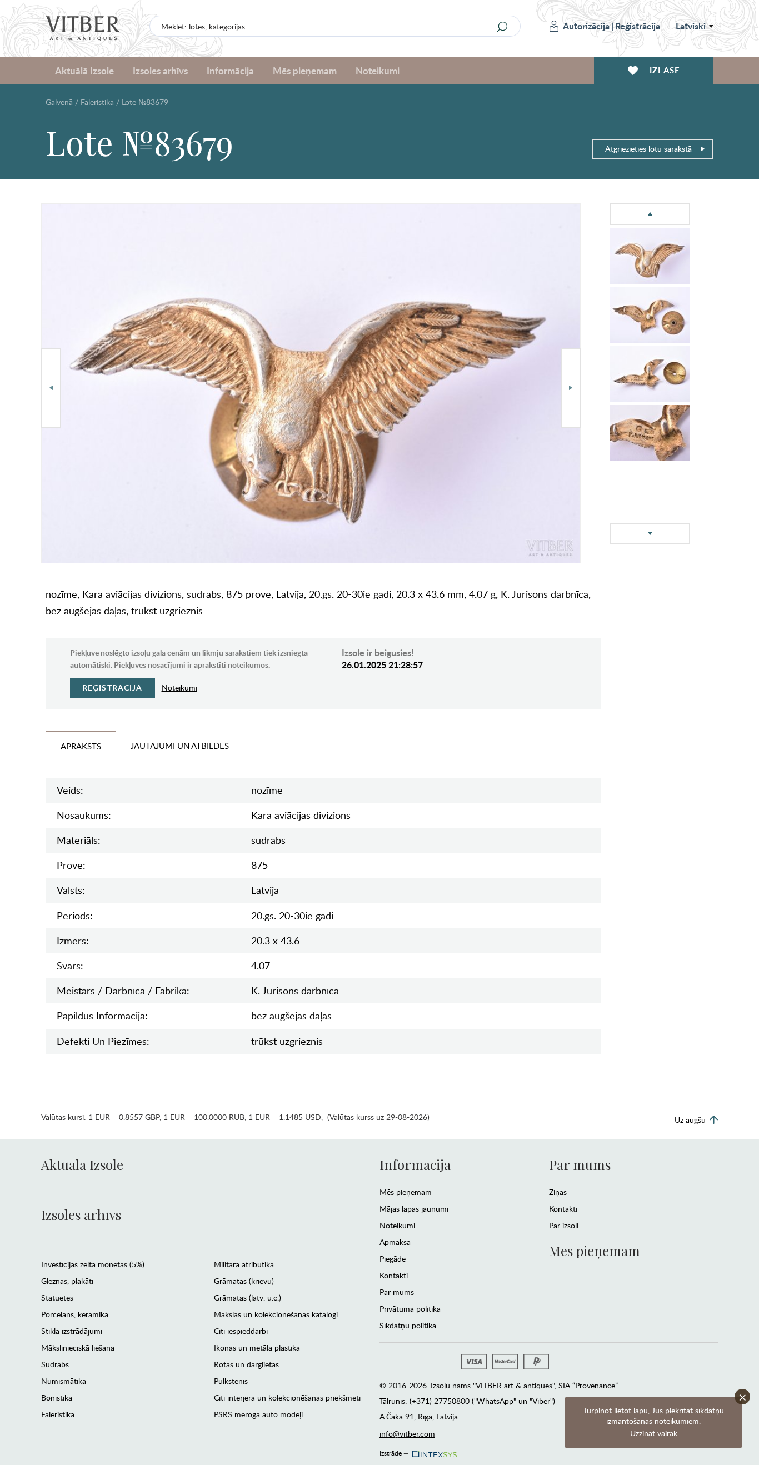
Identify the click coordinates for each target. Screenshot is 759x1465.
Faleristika (97, 102)
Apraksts (81, 746)
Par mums (396, 1292)
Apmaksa (395, 1242)
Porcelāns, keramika (74, 1314)
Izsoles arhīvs (81, 1214)
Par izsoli (563, 1225)
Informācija (415, 1164)
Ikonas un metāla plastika (257, 1347)
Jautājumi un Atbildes (180, 745)
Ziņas (558, 1192)
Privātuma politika (410, 1308)
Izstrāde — (394, 1451)
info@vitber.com (407, 1433)
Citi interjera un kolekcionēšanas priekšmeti (287, 1397)
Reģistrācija (637, 25)
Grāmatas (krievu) (244, 1281)
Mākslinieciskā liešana (77, 1347)
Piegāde (392, 1258)
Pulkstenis (231, 1381)
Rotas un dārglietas (246, 1364)
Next (571, 388)
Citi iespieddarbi (241, 1331)
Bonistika (56, 1397)
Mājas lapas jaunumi (413, 1208)
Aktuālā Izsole (82, 1164)
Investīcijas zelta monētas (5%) (92, 1264)
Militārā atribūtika (244, 1264)
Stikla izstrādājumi (71, 1331)
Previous (51, 388)
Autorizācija (586, 25)
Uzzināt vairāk (653, 1433)
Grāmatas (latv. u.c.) (247, 1297)
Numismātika (63, 1381)
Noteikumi (378, 70)
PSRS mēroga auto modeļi (258, 1414)
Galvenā (59, 102)
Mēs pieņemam (405, 1192)
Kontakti (393, 1275)
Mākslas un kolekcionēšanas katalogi (276, 1314)
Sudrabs (55, 1364)
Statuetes (57, 1297)
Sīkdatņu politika (407, 1325)
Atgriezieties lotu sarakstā (648, 148)
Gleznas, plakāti (67, 1281)
